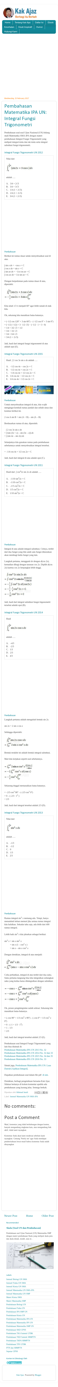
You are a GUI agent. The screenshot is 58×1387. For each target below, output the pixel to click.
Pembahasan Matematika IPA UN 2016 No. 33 (25, 1059)
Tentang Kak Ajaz (23, 22)
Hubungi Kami (10, 31)
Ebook (51, 22)
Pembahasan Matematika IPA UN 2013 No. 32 (25, 1050)
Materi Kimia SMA (14, 1297)
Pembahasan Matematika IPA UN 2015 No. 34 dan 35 (28, 1056)
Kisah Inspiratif (25, 27)
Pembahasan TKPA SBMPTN (18, 1340)
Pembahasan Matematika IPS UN (19, 1322)
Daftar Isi (39, 22)
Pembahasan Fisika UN (15, 1308)
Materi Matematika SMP (16, 1301)
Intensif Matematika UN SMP (18, 1294)
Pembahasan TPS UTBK (16, 1344)
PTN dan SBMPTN (14, 1348)
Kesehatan (9, 27)
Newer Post (10, 1215)
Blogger (38, 1375)
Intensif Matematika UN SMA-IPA (24, 1096)
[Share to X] (41, 1092)
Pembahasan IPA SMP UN (16, 1312)
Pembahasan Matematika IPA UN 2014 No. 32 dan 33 (28, 1053)
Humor (39, 27)
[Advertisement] (29, 67)
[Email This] (35, 1092)
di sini (45, 1075)
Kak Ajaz (20, 1375)
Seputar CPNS (12, 1351)
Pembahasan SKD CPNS (16, 1330)
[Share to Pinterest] (46, 1092)
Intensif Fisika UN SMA (16, 1283)
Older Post (48, 1215)
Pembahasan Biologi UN (16, 1304)
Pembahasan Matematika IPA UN (19, 1319)
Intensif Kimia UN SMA (16, 1286)
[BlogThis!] (38, 1092)
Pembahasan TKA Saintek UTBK (19, 1333)
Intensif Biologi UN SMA (16, 1279)
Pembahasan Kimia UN (15, 1315)
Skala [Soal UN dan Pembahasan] (23, 1228)
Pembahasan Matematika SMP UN (20, 1326)
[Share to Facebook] (44, 1092)
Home (7, 22)
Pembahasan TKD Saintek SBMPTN (21, 1337)
